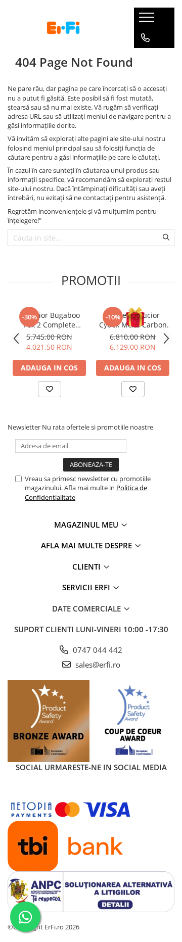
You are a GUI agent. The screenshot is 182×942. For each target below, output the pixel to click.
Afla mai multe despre (87, 545)
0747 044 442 (96, 650)
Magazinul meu (87, 525)
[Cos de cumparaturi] (145, 58)
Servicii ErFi (87, 587)
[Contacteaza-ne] (145, 38)
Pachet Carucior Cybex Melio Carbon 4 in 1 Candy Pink (133, 319)
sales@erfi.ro (96, 665)
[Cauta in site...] (145, 78)
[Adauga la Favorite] (49, 389)
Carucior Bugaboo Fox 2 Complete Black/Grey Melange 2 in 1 (49, 319)
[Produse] (148, 20)
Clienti (87, 566)
